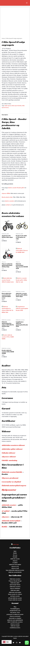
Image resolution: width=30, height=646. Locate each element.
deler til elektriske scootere (15, 622)
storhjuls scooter (15, 596)
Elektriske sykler (15, 583)
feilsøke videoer (8, 453)
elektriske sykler (15, 590)
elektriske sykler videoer (12, 449)
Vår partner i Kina (15, 612)
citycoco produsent (15, 616)
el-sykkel (5, 511)
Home (3, 38)
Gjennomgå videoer (15, 584)
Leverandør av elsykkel (11, 482)
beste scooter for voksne (15, 594)
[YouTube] (20, 642)
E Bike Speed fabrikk (16, 105)
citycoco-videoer (9, 457)
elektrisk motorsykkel (11, 521)
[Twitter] (13, 642)
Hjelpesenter (9, 489)
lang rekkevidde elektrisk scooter (15, 570)
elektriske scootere (15, 586)
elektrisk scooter (9, 505)
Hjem (15, 551)
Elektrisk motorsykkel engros (14, 485)
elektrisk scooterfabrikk (15, 572)
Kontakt (15, 557)
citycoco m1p (15, 566)
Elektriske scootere (15, 579)
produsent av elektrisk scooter (15, 614)
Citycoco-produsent (10, 478)
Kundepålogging (15, 608)
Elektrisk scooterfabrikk (12, 472)
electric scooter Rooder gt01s (16, 187)
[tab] (15, 114)
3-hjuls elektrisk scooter (15, 600)
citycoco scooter (15, 624)
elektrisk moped (15, 626)
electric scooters (9, 201)
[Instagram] (16, 642)
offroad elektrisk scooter (15, 598)
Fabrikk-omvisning (9, 460)
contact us (8, 205)
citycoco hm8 (15, 568)
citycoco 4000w (6, 193)
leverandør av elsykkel (15, 618)
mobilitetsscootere (15, 627)
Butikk (4, 527)
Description (5, 114)
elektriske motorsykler (15, 592)
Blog (15, 607)
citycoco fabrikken (15, 588)
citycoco (5, 517)
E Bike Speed (8, 105)
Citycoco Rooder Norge (15, 581)
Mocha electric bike (7, 197)
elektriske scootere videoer (13, 445)
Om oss (15, 555)
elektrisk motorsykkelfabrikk (15, 620)
